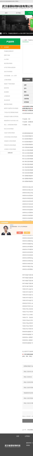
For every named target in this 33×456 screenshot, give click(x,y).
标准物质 (6, 47)
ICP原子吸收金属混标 (9, 67)
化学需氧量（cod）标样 (10, 75)
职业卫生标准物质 (9, 128)
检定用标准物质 (8, 63)
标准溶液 (6, 88)
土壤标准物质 (7, 79)
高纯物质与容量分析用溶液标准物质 (12, 116)
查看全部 (10, 152)
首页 (6, 13)
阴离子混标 (7, 55)
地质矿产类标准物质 (9, 83)
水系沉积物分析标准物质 (10, 137)
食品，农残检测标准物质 (10, 124)
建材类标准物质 (8, 104)
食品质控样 (7, 100)
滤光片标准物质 (8, 71)
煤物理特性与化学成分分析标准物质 (12, 120)
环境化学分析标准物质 (10, 145)
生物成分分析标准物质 (10, 141)
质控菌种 (6, 92)
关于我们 (18, 13)
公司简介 (27, 436)
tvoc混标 (6, 59)
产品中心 (30, 40)
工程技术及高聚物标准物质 (11, 112)
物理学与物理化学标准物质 (11, 108)
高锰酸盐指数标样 (9, 51)
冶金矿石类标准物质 (9, 132)
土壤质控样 (7, 96)
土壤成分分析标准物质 (10, 149)
